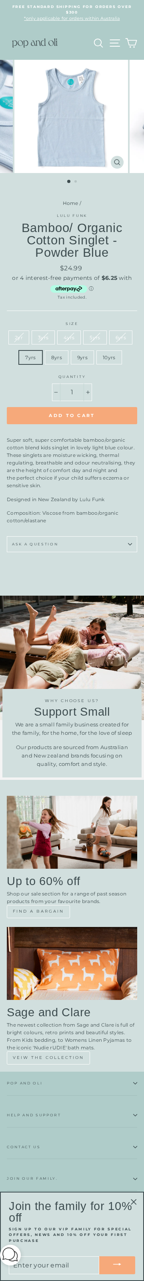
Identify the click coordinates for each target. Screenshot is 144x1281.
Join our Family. (32, 1178)
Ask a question (35, 544)
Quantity (72, 376)
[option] (72, 13)
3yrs (43, 337)
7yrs (30, 357)
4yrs (69, 337)
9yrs (82, 357)
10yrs (109, 357)
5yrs (95, 337)
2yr (19, 337)
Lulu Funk (72, 215)
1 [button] (69, 182)
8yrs (56, 357)
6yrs (121, 337)
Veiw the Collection (48, 1057)
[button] (10, 1256)
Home (70, 203)
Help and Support (34, 1115)
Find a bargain (38, 911)
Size (72, 323)
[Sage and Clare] (72, 963)
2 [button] (76, 182)
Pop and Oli (24, 1083)
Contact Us (24, 1147)
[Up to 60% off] (72, 832)
